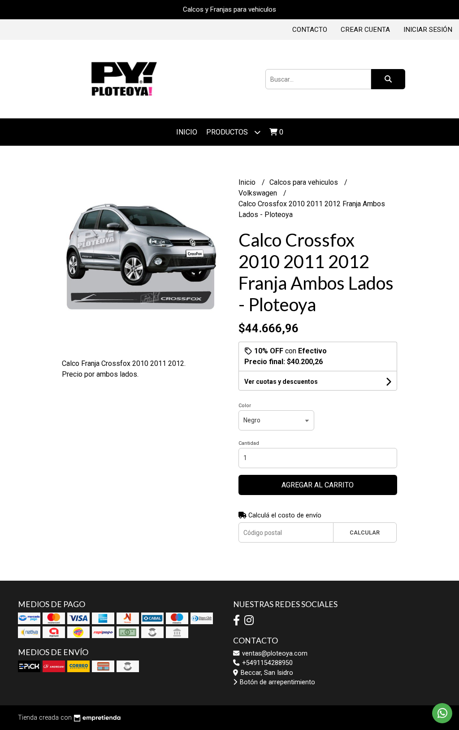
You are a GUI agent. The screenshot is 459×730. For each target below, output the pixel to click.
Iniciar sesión (427, 30)
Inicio (186, 132)
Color (244, 405)
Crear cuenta (365, 30)
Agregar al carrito (317, 485)
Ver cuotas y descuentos (281, 381)
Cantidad (248, 443)
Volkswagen (258, 193)
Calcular (365, 532)
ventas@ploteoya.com (273, 653)
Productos (228, 132)
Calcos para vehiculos (304, 182)
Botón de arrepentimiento (276, 682)
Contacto (309, 30)
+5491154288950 (266, 663)
